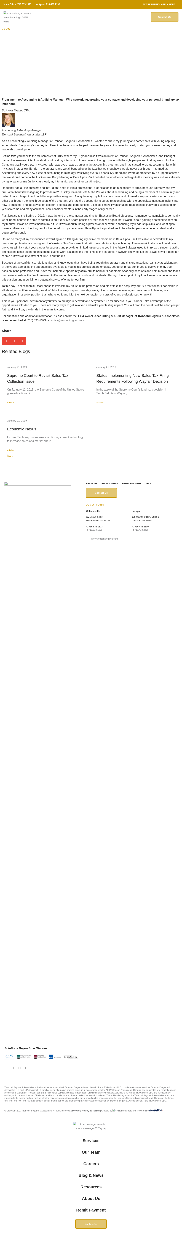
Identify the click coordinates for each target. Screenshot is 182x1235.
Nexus (10, 456)
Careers (91, 1163)
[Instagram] (26, 1068)
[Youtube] (33, 1068)
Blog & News (109, 483)
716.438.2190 (53, 4)
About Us (91, 1198)
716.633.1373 (24, 4)
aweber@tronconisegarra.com (67, 320)
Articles (10, 403)
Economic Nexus (21, 429)
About (150, 483)
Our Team (91, 1152)
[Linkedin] (19, 1068)
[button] (6, 341)
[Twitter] (12, 1068)
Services (91, 483)
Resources (91, 1187)
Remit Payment (131, 483)
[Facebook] (6, 1068)
